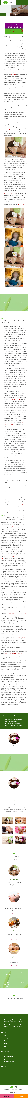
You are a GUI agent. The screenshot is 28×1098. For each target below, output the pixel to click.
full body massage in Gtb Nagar (13, 653)
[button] (1, 14)
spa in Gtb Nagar (16, 399)
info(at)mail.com (10, 1061)
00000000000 (10, 1056)
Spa (14, 931)
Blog (5, 1046)
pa (10, 2)
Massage (14, 905)
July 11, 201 (9, 882)
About (5, 1035)
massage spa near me (9, 129)
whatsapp (12, 31)
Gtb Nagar (8, 1054)
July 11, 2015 (10, 908)
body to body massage (16, 526)
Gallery (6, 1038)
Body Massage (14, 879)
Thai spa (13, 74)
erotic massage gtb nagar (17, 504)
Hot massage (21, 204)
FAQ (5, 1040)
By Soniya (18, 882)
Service (6, 1043)
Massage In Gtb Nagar (10, 193)
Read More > (14, 887)
